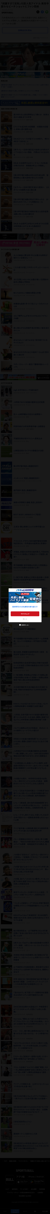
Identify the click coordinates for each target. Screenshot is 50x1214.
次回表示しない (25, 625)
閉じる (25, 619)
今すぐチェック (25, 614)
